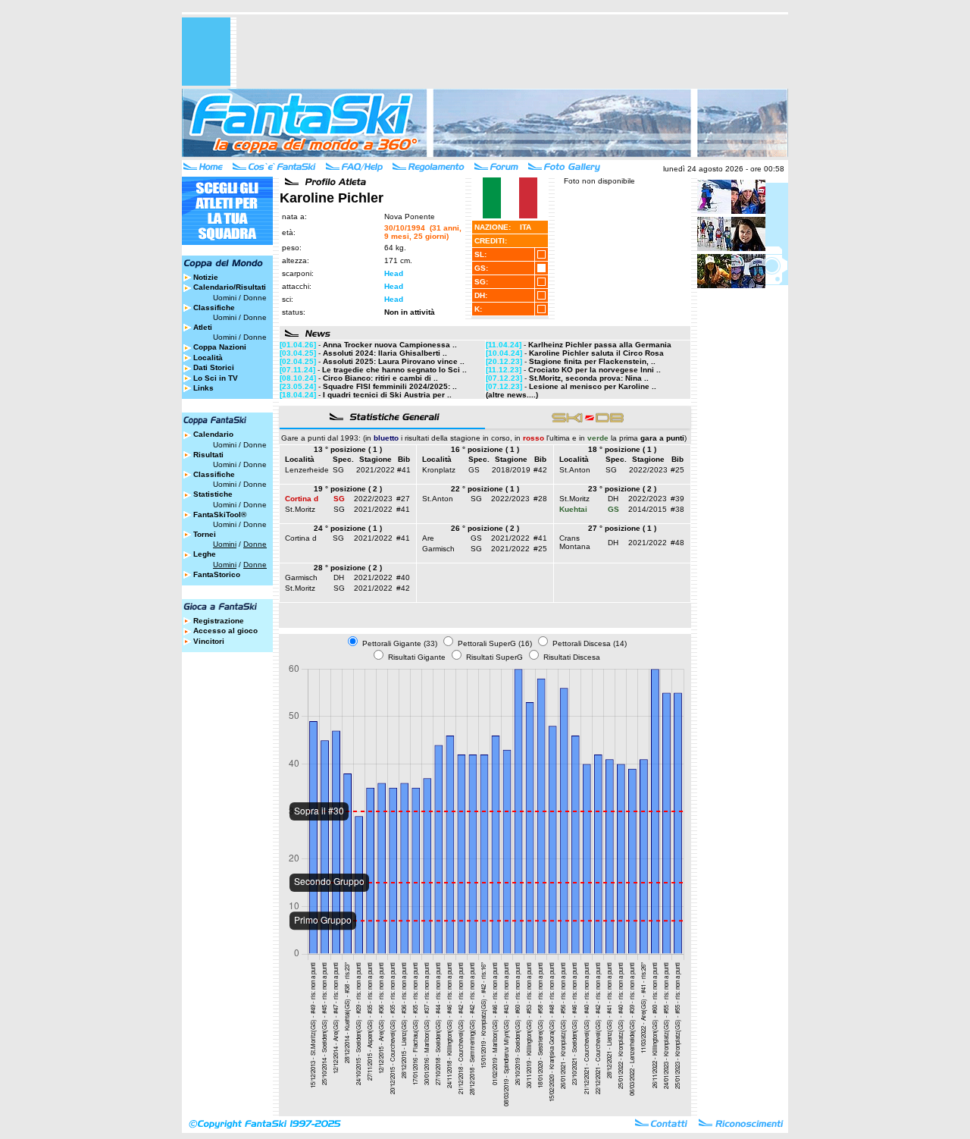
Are (428, 538)
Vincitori (208, 641)
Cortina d (301, 538)
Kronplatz (438, 470)
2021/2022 (375, 470)
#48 (677, 542)
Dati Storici (213, 367)
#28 (540, 498)
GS (474, 470)
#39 (677, 498)
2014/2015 (647, 509)
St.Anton (574, 470)
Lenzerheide (307, 470)
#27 (403, 498)
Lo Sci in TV (215, 378)
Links (203, 388)
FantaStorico (216, 574)
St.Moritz (300, 509)
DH (613, 498)
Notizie (205, 277)
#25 (677, 470)
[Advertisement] (512, 51)
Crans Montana (574, 542)
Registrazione (218, 621)
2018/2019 (511, 470)
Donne (255, 297)
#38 (677, 509)
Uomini (224, 297)
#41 (404, 470)
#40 (403, 577)
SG (338, 470)
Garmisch (438, 548)
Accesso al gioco (225, 630)
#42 (540, 470)
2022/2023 (648, 470)
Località (208, 357)
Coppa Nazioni (219, 347)
